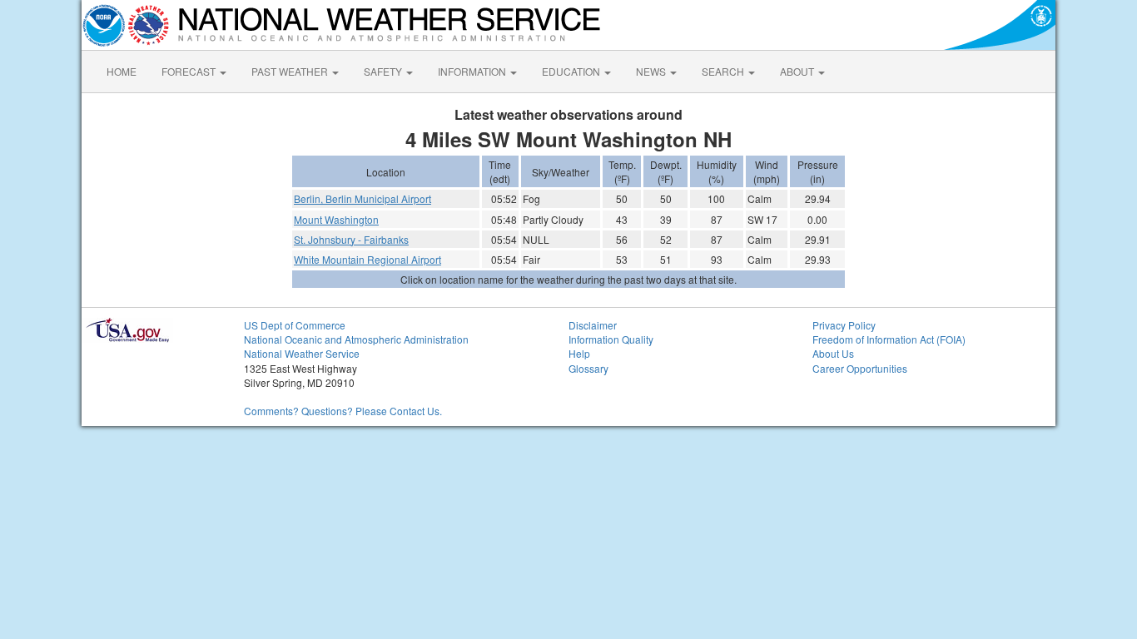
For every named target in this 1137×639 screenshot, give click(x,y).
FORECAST (189, 71)
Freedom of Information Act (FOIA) (889, 339)
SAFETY (384, 71)
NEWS (652, 71)
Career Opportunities (859, 368)
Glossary (588, 368)
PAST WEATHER (290, 71)
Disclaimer (592, 325)
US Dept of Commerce (294, 325)
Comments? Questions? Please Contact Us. (343, 411)
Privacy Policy (844, 325)
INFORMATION (473, 71)
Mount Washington (336, 219)
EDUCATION (572, 71)
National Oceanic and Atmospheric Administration (356, 339)
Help (579, 353)
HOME (122, 71)
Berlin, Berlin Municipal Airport (362, 198)
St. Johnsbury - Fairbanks (351, 239)
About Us (833, 353)
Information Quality (610, 339)
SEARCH (724, 71)
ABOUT (798, 71)
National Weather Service (302, 353)
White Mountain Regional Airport (367, 259)
